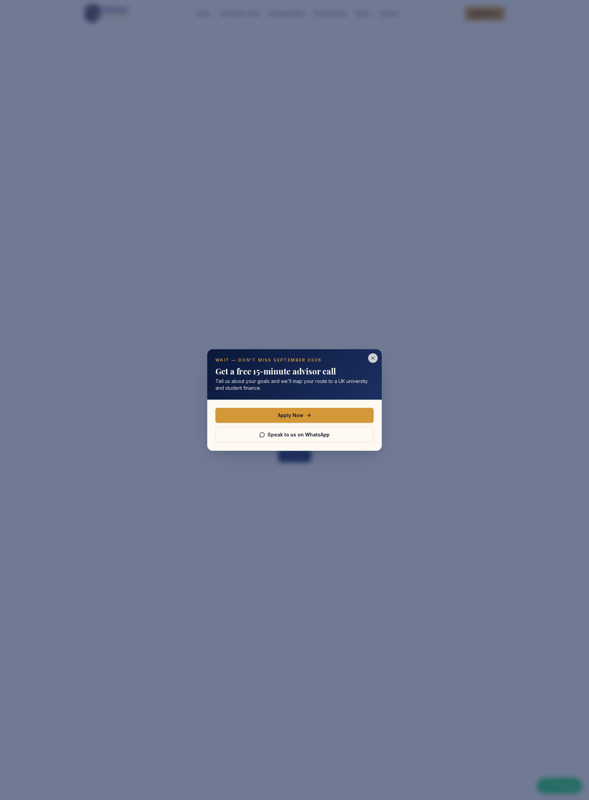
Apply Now (290, 415)
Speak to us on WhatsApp (299, 434)
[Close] (373, 358)
